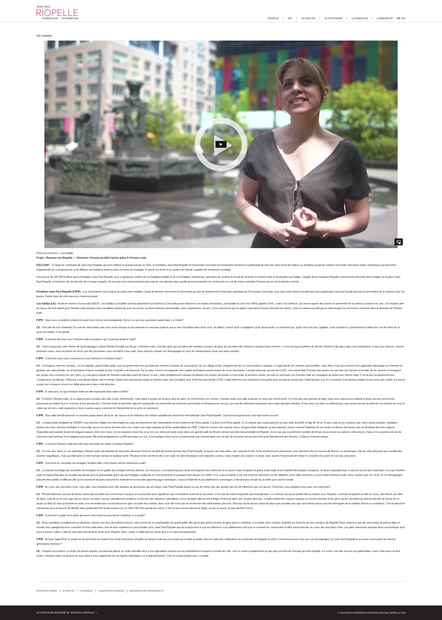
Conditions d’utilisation (111, 591)
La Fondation (360, 18)
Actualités (308, 18)
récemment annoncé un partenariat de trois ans (247, 264)
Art (290, 18)
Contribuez (86, 591)
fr (398, 18)
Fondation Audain (159, 276)
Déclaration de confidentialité (147, 591)
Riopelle (273, 18)
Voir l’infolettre (44, 35)
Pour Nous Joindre (46, 591)
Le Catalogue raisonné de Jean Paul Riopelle (65, 612)
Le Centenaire (333, 18)
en (403, 18)
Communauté (385, 18)
